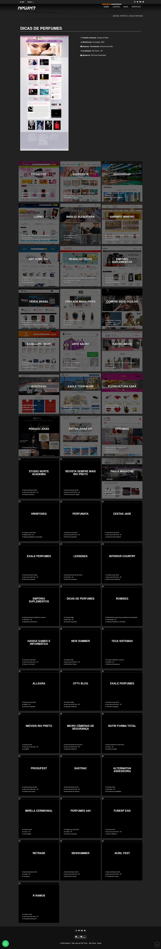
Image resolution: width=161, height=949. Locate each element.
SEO (102, 42)
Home (22, 2)
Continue (39, 181)
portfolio (136, 7)
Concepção (96, 42)
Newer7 (68, 943)
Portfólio (124, 16)
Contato (116, 7)
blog (126, 7)
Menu (30, 2)
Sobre (106, 7)
